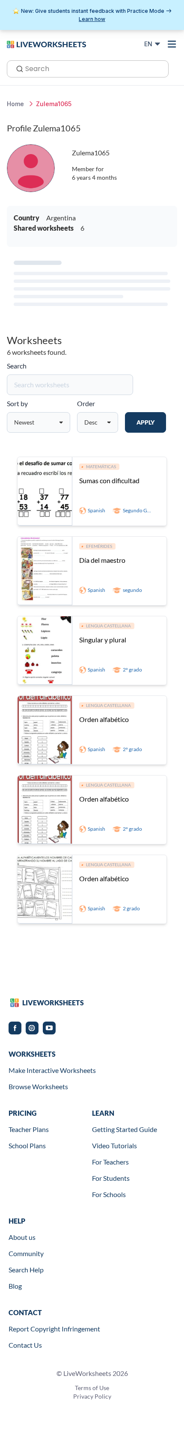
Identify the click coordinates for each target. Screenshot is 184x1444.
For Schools (109, 1194)
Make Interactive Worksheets (52, 1070)
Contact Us (25, 1345)
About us (22, 1237)
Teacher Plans (29, 1129)
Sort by (17, 403)
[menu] (172, 44)
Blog (15, 1286)
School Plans (27, 1145)
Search (17, 366)
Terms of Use (92, 1387)
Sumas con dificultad (109, 480)
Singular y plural (102, 640)
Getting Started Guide (124, 1129)
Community (26, 1253)
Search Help (26, 1270)
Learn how (92, 19)
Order (86, 403)
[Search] (17, 68)
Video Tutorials (114, 1145)
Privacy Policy (92, 1396)
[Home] (46, 43)
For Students (111, 1178)
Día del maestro (102, 560)
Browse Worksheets (38, 1086)
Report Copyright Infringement (54, 1329)
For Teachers (110, 1162)
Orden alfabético (104, 719)
